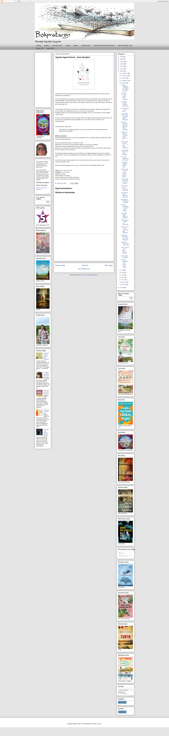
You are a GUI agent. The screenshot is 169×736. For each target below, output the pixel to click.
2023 (121, 64)
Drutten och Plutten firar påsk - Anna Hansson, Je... (125, 135)
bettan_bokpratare (41, 185)
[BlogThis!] (72, 183)
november (125, 75)
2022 (121, 66)
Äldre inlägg (108, 265)
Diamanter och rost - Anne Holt (46, 392)
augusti (124, 83)
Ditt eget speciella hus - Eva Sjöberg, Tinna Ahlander (124, 125)
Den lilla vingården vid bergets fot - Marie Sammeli (125, 88)
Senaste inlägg (60, 265)
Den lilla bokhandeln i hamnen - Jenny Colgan (125, 207)
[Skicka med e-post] (71, 183)
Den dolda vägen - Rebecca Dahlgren (124, 215)
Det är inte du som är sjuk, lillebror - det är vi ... (125, 250)
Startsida (38, 45)
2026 (121, 56)
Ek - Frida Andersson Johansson (125, 158)
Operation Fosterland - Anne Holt (125, 243)
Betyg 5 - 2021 (40, 48)
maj (123, 275)
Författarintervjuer (85, 45)
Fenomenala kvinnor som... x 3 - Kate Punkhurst (125, 144)
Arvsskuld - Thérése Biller (46, 411)
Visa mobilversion (84, 269)
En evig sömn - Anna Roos (125, 110)
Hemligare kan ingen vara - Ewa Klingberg (125, 237)
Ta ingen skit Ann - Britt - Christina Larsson (125, 181)
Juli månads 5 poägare (124, 256)
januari (124, 284)
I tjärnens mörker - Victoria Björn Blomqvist (46, 356)
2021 (121, 68)
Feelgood (46, 45)
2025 (121, 59)
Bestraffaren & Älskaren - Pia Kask (125, 201)
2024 (121, 61)
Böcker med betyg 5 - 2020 (125, 45)
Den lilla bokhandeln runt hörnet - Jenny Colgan (124, 263)
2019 (121, 287)
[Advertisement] (83, 247)
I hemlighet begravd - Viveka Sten (124, 164)
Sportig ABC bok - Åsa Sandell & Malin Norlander (124, 116)
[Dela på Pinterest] (78, 183)
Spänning (75, 45)
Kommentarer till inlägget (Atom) (89, 275)
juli (122, 270)
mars (123, 279)
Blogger (99, 723)
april (123, 277)
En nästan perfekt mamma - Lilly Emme (125, 104)
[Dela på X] (74, 183)
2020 (121, 71)
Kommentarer (124, 555)
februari (124, 282)
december (125, 73)
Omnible (57, 179)
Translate (124, 693)
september (125, 80)
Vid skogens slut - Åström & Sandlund (124, 188)
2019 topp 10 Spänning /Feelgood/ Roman (104, 45)
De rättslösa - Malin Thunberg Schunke (125, 195)
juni (123, 272)
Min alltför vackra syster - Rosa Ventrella (124, 96)
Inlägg (122, 553)
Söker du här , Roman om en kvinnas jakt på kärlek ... (124, 172)
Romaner (67, 45)
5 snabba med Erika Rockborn (46, 374)
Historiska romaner (57, 45)
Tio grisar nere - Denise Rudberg (46, 432)
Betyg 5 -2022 (50, 48)
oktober (124, 78)
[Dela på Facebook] (76, 183)
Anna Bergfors (66, 172)
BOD (67, 177)
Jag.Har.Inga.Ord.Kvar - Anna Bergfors (125, 152)
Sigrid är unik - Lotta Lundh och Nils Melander (125, 229)
